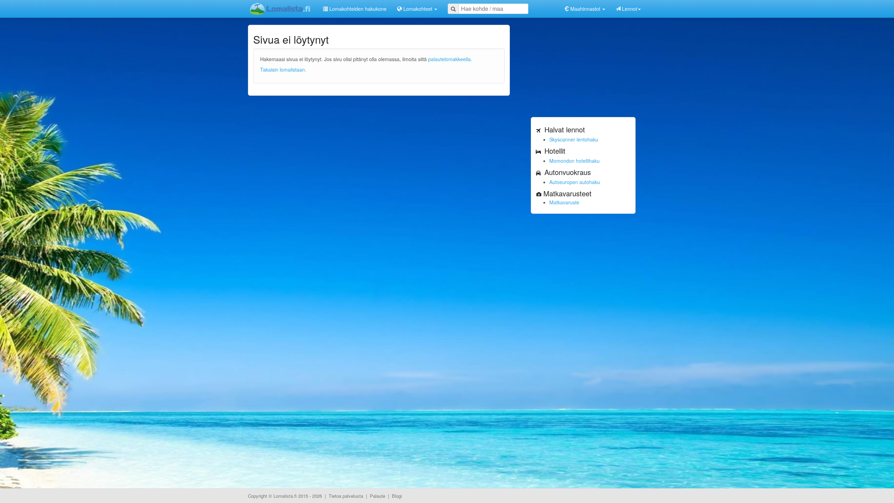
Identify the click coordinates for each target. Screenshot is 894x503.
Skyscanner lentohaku (573, 139)
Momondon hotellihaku (574, 160)
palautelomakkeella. (450, 59)
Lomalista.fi (285, 496)
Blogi (397, 496)
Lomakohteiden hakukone (357, 8)
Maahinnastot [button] (585, 8)
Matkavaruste (564, 202)
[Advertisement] (583, 68)
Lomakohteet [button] (418, 8)
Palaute (377, 496)
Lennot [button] (629, 8)
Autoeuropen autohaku (574, 181)
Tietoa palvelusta (346, 496)
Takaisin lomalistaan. (283, 69)
